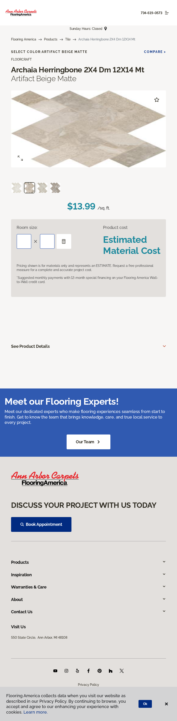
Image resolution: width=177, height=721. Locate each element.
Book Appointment (44, 524)
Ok (145, 704)
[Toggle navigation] (166, 12)
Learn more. (36, 712)
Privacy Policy (88, 685)
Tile (68, 39)
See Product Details (30, 346)
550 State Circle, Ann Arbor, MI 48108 (39, 637)
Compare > (155, 52)
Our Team (85, 441)
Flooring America (23, 39)
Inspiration (21, 574)
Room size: (27, 227)
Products (50, 39)
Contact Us (21, 611)
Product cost (115, 227)
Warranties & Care (29, 587)
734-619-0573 (151, 13)
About (17, 599)
